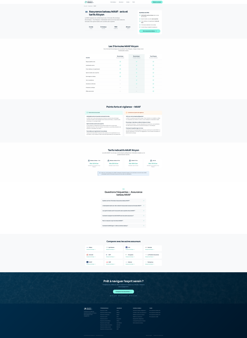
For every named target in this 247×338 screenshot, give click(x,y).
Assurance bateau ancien (105, 326)
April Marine (119, 322)
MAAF (118, 314)
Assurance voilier (103, 310)
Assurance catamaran (104, 314)
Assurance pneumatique (105, 320)
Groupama (119, 318)
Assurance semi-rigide (105, 322)
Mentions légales (149, 335)
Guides (127, 2)
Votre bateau (113, 2)
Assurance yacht (103, 316)
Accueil (85, 6)
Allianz (118, 320)
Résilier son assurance (137, 316)
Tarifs (133, 2)
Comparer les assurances (123, 291)
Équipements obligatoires (138, 318)
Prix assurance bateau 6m (154, 312)
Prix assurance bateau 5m (154, 310)
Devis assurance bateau (149, 31)
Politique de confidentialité (158, 335)
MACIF (118, 312)
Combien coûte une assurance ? (139, 312)
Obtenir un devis (157, 2)
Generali (118, 324)
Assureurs (121, 2)
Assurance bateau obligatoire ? (139, 310)
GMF (118, 329)
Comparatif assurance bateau (139, 320)
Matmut (118, 326)
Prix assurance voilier (153, 316)
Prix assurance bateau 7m (154, 314)
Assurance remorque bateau (106, 329)
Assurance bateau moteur (105, 312)
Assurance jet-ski (103, 318)
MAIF (118, 310)
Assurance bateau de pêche (106, 324)
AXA (118, 316)
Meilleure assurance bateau (139, 314)
